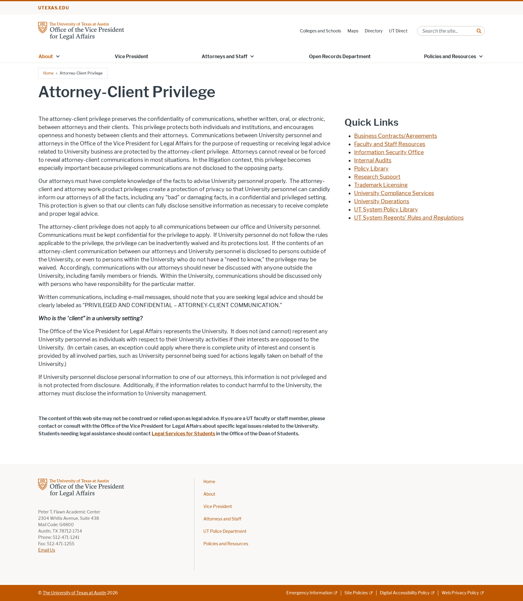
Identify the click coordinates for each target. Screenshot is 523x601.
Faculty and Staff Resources (389, 144)
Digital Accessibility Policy (404, 593)
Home (48, 73)
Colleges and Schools (320, 31)
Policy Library (371, 168)
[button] (57, 56)
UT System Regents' (409, 217)
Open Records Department (340, 56)
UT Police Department (224, 531)
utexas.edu (53, 8)
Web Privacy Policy (460, 593)
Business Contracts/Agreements (395, 136)
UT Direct (398, 31)
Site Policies (356, 593)
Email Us (46, 550)
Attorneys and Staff (224, 56)
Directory (374, 31)
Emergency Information (309, 593)
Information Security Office (389, 152)
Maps (352, 31)
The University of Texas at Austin (74, 593)
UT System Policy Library (386, 209)
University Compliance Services (394, 193)
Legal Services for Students (183, 434)
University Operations (381, 201)
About (209, 494)
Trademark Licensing (381, 185)
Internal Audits (372, 160)
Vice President (131, 56)
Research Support (377, 177)
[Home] (81, 30)
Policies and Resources (225, 543)
